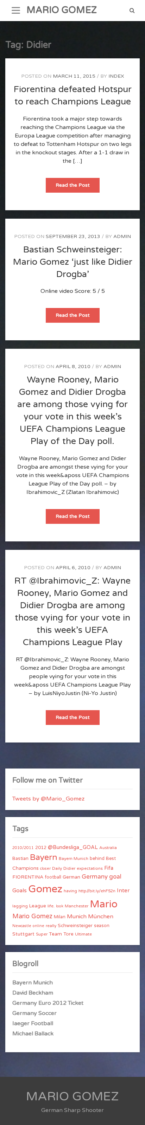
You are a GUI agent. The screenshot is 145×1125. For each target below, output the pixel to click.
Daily (57, 868)
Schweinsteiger (75, 925)
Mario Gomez (32, 916)
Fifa (108, 868)
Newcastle (21, 926)
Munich (77, 916)
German (71, 877)
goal (115, 876)
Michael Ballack (32, 1033)
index (116, 76)
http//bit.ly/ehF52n (96, 890)
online (38, 926)
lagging (20, 906)
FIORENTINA (27, 877)
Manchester (76, 906)
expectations (90, 868)
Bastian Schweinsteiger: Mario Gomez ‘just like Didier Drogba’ (72, 261)
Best (111, 858)
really (51, 925)
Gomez (45, 889)
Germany (95, 876)
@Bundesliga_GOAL (73, 847)
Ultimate (83, 934)
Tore (68, 934)
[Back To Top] (133, 1113)
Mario (104, 904)
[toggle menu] (15, 10)
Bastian (20, 858)
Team (55, 934)
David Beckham (32, 992)
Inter (123, 890)
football (53, 877)
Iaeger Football (32, 1023)
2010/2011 (23, 848)
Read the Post (78, 187)
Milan (59, 917)
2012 (40, 847)
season (101, 925)
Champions (25, 868)
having (70, 890)
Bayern (43, 857)
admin (122, 236)
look (59, 906)
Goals (19, 890)
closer (45, 868)
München (100, 916)
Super (42, 934)
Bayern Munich (73, 858)
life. (51, 906)
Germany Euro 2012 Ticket (47, 1003)
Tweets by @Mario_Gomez (48, 798)
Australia (108, 847)
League (37, 906)
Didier (69, 868)
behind (97, 858)
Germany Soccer (34, 1013)
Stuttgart (23, 934)
